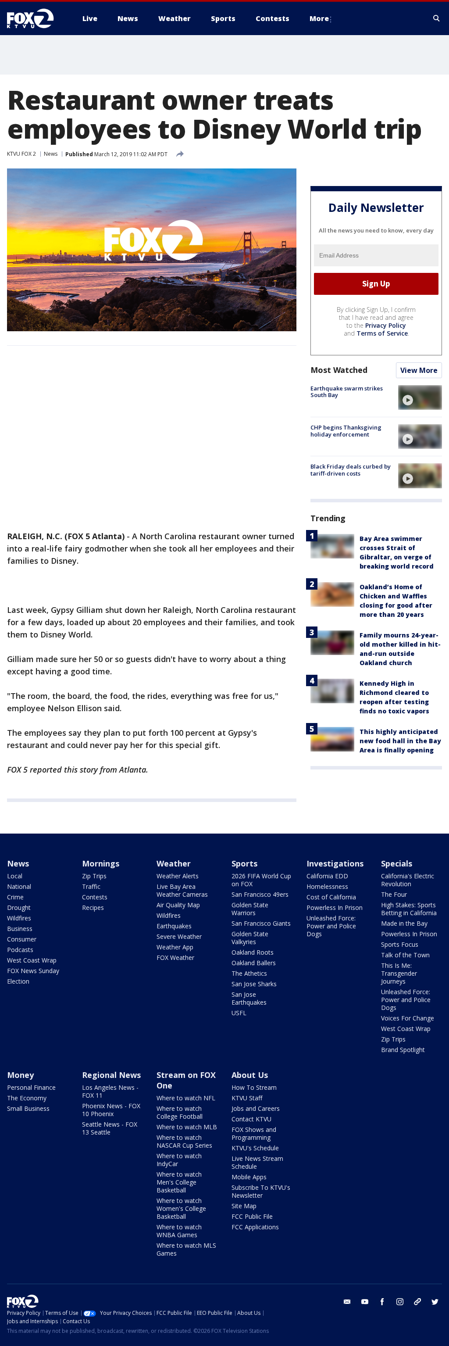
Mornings (100, 863)
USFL (239, 1013)
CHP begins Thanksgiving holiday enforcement (345, 430)
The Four (394, 894)
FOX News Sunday (33, 971)
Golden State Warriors (250, 909)
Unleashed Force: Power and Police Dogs (331, 926)
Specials (396, 863)
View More (419, 370)
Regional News (111, 1075)
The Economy (26, 1098)
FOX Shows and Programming (254, 1133)
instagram (400, 1302)
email (347, 1302)
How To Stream (254, 1087)
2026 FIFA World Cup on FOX (261, 880)
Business (19, 928)
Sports (244, 863)
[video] (420, 397)
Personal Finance (31, 1087)
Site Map (244, 1206)
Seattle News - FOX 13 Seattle (109, 1128)
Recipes (93, 907)
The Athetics (249, 973)
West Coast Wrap (32, 960)
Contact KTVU (251, 1119)
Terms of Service (382, 333)
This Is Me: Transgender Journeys (399, 973)
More (319, 18)
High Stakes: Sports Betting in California (409, 909)
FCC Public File (252, 1216)
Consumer (21, 939)
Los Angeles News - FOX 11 (110, 1091)
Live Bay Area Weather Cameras (182, 890)
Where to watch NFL (186, 1098)
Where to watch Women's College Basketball (181, 1208)
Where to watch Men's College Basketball (179, 1182)
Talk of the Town (405, 955)
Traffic (91, 886)
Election (18, 981)
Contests (94, 897)
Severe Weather (179, 936)
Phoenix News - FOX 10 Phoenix (111, 1110)
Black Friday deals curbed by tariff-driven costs (350, 469)
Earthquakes (174, 926)
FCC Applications (255, 1227)
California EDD (327, 876)
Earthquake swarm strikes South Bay (346, 391)
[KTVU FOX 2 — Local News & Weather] (36, 18)
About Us (250, 1075)
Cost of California (331, 897)
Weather (174, 863)
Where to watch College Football (180, 1112)
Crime (15, 897)
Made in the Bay (404, 923)
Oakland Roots (253, 952)
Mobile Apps (249, 1177)
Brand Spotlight (403, 1049)
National (19, 886)
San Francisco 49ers (260, 894)
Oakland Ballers (254, 963)
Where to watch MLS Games (186, 1249)
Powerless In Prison (334, 907)
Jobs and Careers (256, 1108)
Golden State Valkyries (250, 938)
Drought (19, 907)
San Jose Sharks (254, 984)
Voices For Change (407, 1018)
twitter (435, 1302)
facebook (382, 1302)
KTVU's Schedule (255, 1148)
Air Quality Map (178, 905)
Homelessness (327, 886)
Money (20, 1075)
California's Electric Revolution (407, 880)
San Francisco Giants (261, 923)
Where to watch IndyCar (179, 1160)
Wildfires (19, 918)
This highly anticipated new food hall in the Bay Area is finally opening (400, 740)
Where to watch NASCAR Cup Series (184, 1141)
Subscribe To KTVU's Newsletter (261, 1191)
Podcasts (20, 949)
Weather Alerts (178, 876)
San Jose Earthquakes (249, 998)
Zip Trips (94, 876)
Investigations (334, 863)
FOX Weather (175, 957)
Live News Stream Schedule (257, 1162)
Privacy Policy (385, 325)
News (50, 154)
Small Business (28, 1108)
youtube (365, 1302)
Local (14, 876)
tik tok (417, 1302)
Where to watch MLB (187, 1127)
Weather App (175, 947)
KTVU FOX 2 (21, 154)
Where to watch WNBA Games (179, 1231)
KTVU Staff (247, 1098)
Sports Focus (399, 944)
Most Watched (338, 370)
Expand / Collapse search (436, 18)
